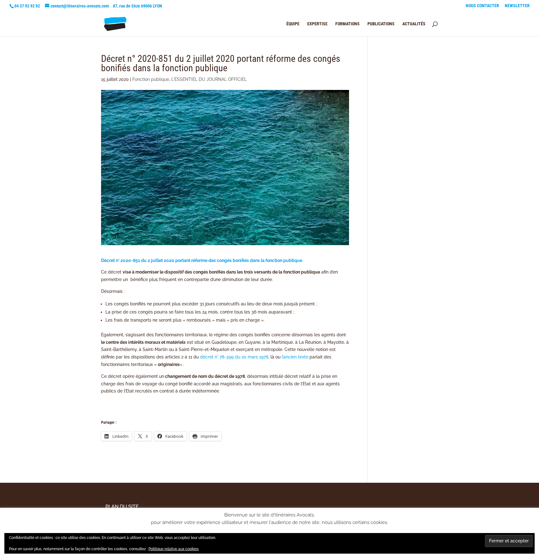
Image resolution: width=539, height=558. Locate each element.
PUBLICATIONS (381, 24)
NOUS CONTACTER (482, 5)
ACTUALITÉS (413, 24)
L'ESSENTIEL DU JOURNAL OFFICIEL (209, 79)
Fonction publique (150, 79)
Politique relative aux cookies (173, 549)
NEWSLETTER (517, 5)
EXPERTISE (317, 24)
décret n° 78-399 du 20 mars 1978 (234, 356)
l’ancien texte (295, 356)
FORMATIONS (347, 24)
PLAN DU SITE (122, 507)
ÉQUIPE (292, 24)
